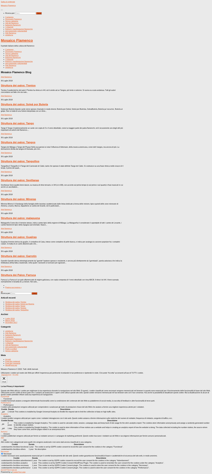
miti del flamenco (12, 23)
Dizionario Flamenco (13, 19)
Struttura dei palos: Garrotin (19, 256)
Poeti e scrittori (11, 349)
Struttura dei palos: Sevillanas (20, 180)
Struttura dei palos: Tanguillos (20, 161)
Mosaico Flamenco (8, 6)
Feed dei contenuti (12, 361)
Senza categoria (11, 21)
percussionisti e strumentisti (16, 31)
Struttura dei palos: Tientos (18, 85)
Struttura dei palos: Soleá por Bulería (24, 104)
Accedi (8, 359)
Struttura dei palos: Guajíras (19, 237)
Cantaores (9, 17)
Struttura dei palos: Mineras (18, 199)
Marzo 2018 (10, 321)
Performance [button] (6, 403)
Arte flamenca (10, 33)
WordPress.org (11, 365)
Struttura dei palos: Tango (17, 123)
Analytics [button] (4, 414)
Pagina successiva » (13, 287)
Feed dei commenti (12, 363)
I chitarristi (9, 27)
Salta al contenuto (8, 2)
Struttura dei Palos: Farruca (18, 275)
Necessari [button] (5, 451)
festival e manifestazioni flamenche (19, 29)
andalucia (9, 35)
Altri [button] (2, 438)
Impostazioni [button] (6, 375)
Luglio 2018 (10, 319)
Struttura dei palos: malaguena (20, 218)
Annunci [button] (4, 432)
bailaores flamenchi (13, 25)
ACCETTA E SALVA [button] (9, 470)
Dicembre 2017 (11, 323)
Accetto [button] (15, 375)
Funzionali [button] (5, 397)
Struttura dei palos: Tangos (18, 142)
